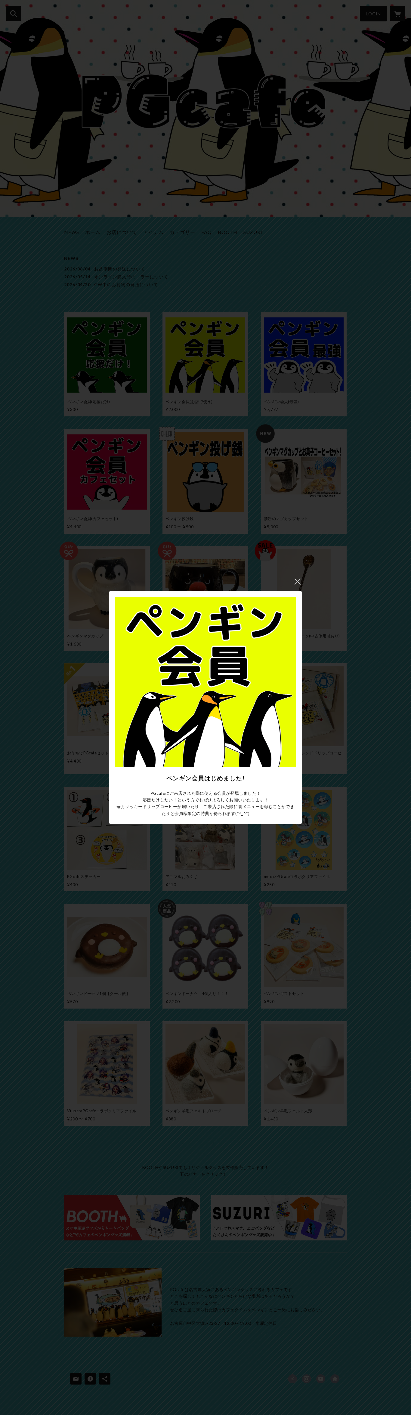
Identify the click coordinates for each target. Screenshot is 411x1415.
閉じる (298, 582)
